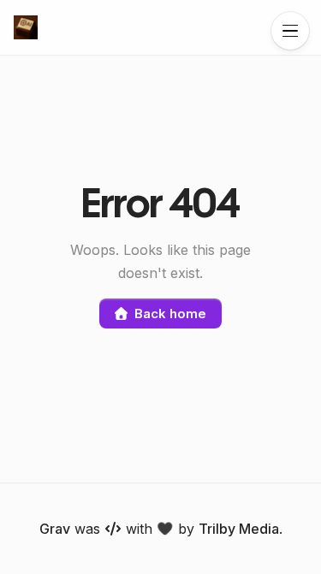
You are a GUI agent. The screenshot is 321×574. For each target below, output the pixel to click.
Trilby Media (239, 528)
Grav (54, 528)
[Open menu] (290, 31)
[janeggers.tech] (26, 27)
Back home (169, 313)
